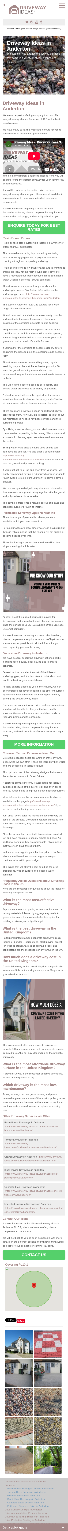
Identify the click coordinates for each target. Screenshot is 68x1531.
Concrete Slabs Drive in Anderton (25, 1502)
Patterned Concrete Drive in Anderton (28, 1506)
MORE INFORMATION (34, 744)
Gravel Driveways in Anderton (23, 1495)
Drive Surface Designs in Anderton (24, 1509)
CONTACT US (34, 1255)
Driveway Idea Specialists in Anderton (25, 1481)
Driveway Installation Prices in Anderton (26, 1513)
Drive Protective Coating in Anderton (25, 1520)
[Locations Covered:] (4, 5)
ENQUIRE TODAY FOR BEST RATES (34, 227)
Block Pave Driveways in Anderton (26, 1499)
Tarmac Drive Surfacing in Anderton (26, 1492)
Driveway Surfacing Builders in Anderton (27, 1516)
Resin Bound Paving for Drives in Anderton (30, 1488)
